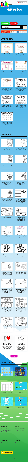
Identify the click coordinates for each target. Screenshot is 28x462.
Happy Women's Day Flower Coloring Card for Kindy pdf (21, 255)
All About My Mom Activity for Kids (7, 54)
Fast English (7, 407)
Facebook (18, 442)
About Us (4, 432)
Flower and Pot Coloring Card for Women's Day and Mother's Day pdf (21, 219)
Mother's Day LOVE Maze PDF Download (7, 106)
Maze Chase (21, 377)
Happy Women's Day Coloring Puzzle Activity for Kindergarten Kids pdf (21, 237)
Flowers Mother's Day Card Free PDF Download (21, 166)
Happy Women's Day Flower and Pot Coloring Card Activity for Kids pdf (7, 255)
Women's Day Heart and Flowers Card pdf (21, 273)
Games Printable (20, 428)
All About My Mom (7, 217)
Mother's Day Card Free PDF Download (21, 149)
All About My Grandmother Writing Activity (21, 54)
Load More (14, 356)
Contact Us (5, 442)
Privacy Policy (5, 428)
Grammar (13, 23)
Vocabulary (5, 23)
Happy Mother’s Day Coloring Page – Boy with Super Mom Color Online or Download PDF (21, 309)
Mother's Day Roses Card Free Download (7, 200)
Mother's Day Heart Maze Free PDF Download (21, 89)
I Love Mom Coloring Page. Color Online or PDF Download (7, 347)
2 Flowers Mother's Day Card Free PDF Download (21, 183)
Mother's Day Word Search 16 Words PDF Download (21, 106)
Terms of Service (6, 430)
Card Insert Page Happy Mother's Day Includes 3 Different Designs (21, 201)
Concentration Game (7, 377)
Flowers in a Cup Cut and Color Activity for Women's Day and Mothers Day (21, 291)
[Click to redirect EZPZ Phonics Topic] (14, 31)
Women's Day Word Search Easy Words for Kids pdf (7, 89)
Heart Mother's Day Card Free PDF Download (7, 183)
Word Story (21, 407)
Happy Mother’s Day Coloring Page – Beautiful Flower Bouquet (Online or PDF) (7, 329)
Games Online (20, 430)
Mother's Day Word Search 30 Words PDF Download (7, 123)
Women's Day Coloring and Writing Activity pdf (7, 236)
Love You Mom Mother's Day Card (7, 149)
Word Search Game (7, 392)
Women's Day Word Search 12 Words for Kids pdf (21, 72)
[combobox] (22, 2)
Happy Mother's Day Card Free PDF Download (7, 166)
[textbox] (22, 3)
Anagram (21, 392)
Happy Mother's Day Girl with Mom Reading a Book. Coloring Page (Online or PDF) (21, 328)
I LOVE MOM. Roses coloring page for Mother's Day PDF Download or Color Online (21, 348)
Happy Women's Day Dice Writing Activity (7, 71)
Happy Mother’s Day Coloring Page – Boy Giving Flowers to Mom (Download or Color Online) (7, 309)
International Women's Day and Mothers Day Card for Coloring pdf (7, 273)
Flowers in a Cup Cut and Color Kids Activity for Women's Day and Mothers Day (7, 291)
